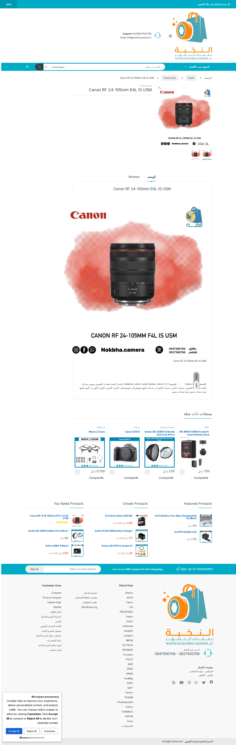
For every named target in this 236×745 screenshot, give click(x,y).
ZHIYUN (129, 716)
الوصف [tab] (151, 176)
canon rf (161, 384)
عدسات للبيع (148, 387)
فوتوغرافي (125, 387)
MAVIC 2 (101, 427)
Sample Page (54, 602)
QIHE (130, 664)
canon (137, 384)
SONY (130, 683)
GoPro (129, 621)
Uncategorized (125, 702)
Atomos (129, 592)
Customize (49, 731)
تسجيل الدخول (90, 592)
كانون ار (94, 387)
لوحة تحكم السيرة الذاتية (49, 645)
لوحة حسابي (55, 649)
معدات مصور (178, 391)
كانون (102, 387)
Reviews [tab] (134, 176)
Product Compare (52, 597)
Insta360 (128, 631)
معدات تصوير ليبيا (193, 391)
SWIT (207, 427)
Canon (191, 77)
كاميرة (109, 387)
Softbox (171, 427)
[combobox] (115, 67)
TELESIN (128, 697)
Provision (128, 654)
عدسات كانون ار (162, 387)
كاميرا (116, 387)
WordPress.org (89, 607)
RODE (130, 668)
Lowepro (128, 635)
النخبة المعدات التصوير (50, 626)
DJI (131, 607)
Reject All (32, 731)
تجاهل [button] (9, 4)
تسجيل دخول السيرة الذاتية (48, 635)
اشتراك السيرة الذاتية (51, 616)
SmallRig (128, 678)
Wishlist (57, 607)
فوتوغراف (136, 387)
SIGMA (129, 673)
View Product (183, 472)
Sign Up (34, 569)
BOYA (130, 597)
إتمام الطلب (55, 611)
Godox (163, 427)
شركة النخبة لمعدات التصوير (198, 741)
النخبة (120, 384)
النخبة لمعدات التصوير (106, 384)
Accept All (14, 731)
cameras (128, 384)
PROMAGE (127, 649)
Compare (56, 592)
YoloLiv (129, 706)
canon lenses (149, 384)
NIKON (129, 640)
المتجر (58, 621)
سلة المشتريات (54, 640)
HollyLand (128, 626)
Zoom (130, 721)
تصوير (92, 384)
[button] (159, 88)
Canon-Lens (169, 77)
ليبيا (204, 391)
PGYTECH (127, 645)
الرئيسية (208, 77)
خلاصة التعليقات (89, 602)
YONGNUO (127, 711)
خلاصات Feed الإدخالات (86, 597)
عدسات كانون (178, 387)
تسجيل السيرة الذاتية (51, 631)
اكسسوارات (127, 725)
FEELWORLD (126, 611)
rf (167, 384)
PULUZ (129, 659)
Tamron (129, 692)
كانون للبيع (85, 387)
